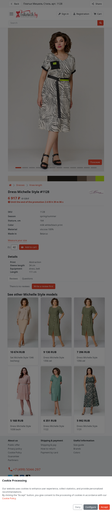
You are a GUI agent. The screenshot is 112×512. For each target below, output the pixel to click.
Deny (77, 507)
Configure (91, 507)
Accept (104, 507)
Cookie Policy (9, 498)
